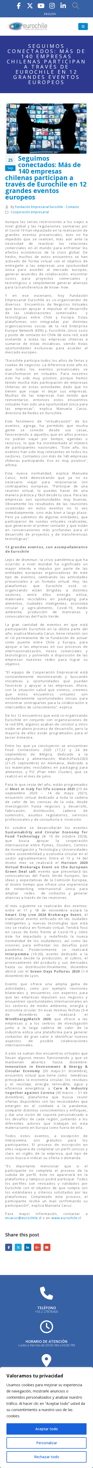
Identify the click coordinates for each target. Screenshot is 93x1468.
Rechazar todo (46, 1456)
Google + (37, 1247)
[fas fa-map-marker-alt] (46, 1360)
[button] (76, 5)
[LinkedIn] (63, 5)
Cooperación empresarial (30, 212)
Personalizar (46, 1442)
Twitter (18, 1247)
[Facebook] (19, 5)
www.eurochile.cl (66, 1217)
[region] (46, 1417)
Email (46, 1247)
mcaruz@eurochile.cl (23, 1217)
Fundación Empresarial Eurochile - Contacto (47, 207)
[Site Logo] (27, 26)
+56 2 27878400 (46, 1311)
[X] (30, 5)
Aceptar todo (46, 1428)
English (50, 14)
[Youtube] (41, 5)
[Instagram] (52, 5)
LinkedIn (27, 1247)
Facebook (8, 1247)
